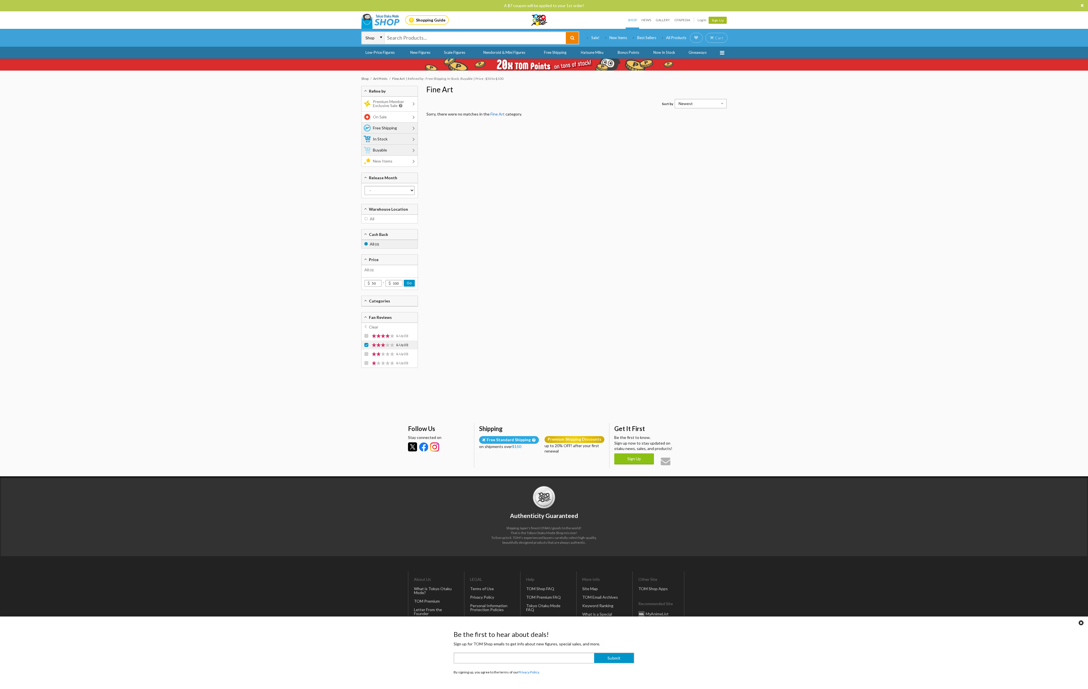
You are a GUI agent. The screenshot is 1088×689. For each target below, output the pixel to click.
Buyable (380, 150)
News (646, 20)
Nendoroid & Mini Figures (504, 52)
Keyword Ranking (597, 605)
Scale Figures (454, 52)
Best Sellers (646, 37)
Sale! (595, 37)
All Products (676, 37)
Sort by (667, 104)
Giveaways (697, 52)
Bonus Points (628, 52)
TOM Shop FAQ (540, 588)
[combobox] (475, 38)
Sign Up (718, 20)
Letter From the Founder (428, 611)
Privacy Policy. (529, 672)
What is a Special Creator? (597, 616)
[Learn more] (400, 105)
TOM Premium (427, 601)
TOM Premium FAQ (543, 597)
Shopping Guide (430, 20)
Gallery (663, 20)
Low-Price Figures (380, 52)
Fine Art (439, 89)
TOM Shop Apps (653, 588)
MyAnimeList (657, 613)
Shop (632, 20)
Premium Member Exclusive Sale (388, 103)
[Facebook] (423, 446)
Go (409, 283)
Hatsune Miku (592, 52)
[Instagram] (434, 446)
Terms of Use (482, 588)
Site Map (590, 588)
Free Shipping (555, 52)
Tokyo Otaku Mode (540, 20)
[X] (412, 446)
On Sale (380, 116)
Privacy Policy (482, 597)
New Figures (420, 52)
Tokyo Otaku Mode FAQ (543, 607)
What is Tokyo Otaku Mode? (433, 590)
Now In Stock (664, 52)
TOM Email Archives (600, 597)
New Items (618, 37)
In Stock (380, 138)
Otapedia (682, 20)
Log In (702, 20)
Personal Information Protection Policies (488, 607)
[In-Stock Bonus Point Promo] (544, 65)
